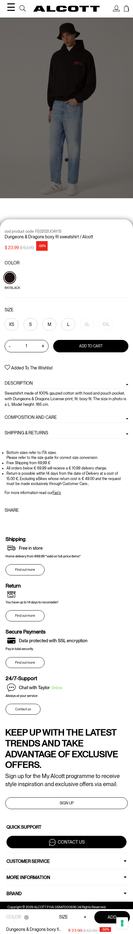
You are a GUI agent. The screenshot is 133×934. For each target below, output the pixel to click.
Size (9, 309)
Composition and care (31, 417)
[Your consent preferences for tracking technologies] (122, 923)
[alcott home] (66, 9)
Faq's (57, 493)
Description (19, 383)
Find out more (25, 570)
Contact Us (71, 841)
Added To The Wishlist (31, 367)
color (12, 262)
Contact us (23, 709)
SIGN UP (67, 803)
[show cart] (126, 9)
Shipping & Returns (26, 432)
